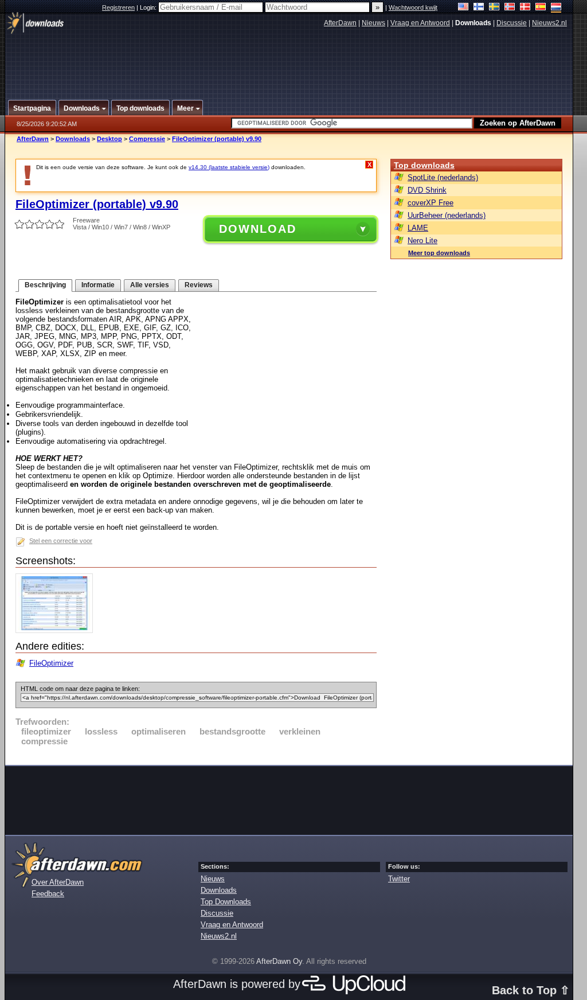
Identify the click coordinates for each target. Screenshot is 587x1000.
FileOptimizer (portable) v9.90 (216, 138)
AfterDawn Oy (279, 961)
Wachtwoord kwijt (413, 7)
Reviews (199, 285)
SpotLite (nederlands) (443, 177)
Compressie (147, 138)
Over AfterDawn (58, 882)
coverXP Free (430, 202)
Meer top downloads (439, 252)
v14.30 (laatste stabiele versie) (229, 167)
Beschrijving (45, 285)
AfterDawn (340, 23)
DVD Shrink (427, 190)
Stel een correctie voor (60, 540)
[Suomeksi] (478, 8)
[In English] (463, 8)
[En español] (540, 8)
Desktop (109, 138)
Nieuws (373, 23)
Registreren (118, 7)
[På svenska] (494, 8)
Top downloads (424, 165)
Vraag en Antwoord (420, 23)
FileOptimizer (51, 663)
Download (257, 228)
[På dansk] (525, 8)
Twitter (399, 878)
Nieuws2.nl (549, 23)
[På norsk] (509, 8)
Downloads (73, 138)
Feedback (48, 893)
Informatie (98, 285)
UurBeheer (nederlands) (447, 215)
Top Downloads (226, 901)
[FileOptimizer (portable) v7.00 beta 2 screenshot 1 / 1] (57, 630)
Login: (149, 7)
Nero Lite (422, 240)
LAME (418, 228)
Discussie (511, 23)
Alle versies (149, 285)
